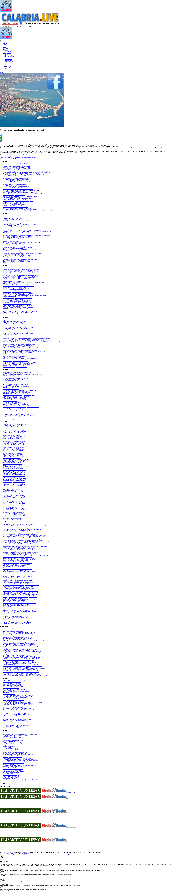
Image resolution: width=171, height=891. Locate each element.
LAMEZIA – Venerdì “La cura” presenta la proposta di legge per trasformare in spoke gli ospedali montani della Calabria (28, 210)
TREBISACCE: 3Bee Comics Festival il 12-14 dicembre (15, 248)
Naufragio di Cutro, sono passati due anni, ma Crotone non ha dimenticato (18, 307)
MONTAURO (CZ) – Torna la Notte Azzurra (12, 203)
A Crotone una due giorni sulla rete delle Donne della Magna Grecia (17, 292)
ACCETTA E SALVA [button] (5, 890)
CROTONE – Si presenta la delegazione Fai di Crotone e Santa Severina (18, 308)
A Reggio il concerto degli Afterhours (11, 688)
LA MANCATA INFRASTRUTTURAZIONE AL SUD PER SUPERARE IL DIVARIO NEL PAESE (14, 507)
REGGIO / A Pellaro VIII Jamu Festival (11, 349)
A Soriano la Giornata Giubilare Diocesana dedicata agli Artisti (16, 414)
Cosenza (4, 44)
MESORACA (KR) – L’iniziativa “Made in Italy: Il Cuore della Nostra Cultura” (20, 293)
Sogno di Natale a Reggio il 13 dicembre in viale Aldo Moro (15, 361)
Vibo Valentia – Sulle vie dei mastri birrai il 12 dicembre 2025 (16, 383)
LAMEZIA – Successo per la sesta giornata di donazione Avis (16, 186)
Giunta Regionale (9, 61)
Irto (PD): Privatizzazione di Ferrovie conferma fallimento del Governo (18, 609)
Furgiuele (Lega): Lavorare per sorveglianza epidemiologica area (16, 593)
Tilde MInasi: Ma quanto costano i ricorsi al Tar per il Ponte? (15, 613)
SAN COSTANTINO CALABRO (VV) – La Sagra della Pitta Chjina (18, 386)
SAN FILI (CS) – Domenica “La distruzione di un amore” (15, 720)
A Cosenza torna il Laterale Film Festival (11, 221)
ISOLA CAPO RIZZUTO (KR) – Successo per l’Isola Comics (16, 296)
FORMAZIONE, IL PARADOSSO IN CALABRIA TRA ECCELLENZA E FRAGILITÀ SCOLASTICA (14, 439)
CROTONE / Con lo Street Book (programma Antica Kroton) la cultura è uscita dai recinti (22, 274)
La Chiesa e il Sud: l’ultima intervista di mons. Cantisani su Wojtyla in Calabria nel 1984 (21, 781)
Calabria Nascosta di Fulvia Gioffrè (10, 749)
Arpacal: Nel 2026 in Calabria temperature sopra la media (15, 526)
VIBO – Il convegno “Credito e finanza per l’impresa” (14, 409)
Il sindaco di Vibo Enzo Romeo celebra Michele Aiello (14, 531)
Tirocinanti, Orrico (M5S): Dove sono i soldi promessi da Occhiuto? (17, 583)
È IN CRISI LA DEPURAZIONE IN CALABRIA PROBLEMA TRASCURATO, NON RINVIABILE (14, 449)
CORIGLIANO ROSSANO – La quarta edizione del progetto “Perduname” (19, 704)
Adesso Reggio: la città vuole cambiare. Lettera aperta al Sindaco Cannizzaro (19, 548)
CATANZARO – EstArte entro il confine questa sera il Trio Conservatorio (18, 198)
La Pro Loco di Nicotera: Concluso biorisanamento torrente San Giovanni (18, 192)
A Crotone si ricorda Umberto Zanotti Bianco (12, 268)
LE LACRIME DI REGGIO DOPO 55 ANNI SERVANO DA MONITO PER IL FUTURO (13, 466)
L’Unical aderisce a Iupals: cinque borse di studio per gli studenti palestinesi (18, 256)
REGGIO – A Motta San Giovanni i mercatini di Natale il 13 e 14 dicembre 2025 (20, 363)
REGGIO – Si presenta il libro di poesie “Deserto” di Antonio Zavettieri (18, 333)
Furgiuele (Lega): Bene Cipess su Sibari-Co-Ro (13, 581)
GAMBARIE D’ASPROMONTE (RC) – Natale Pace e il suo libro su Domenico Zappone (22, 347)
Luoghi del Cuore (9, 69)
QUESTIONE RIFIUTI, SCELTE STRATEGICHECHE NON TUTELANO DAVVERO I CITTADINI (14, 497)
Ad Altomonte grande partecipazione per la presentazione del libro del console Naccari (21, 217)
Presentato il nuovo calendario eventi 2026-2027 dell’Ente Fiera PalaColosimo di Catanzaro (22, 163)
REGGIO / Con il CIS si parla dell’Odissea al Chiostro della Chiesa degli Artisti (19, 345)
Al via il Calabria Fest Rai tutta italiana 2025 (12, 701)
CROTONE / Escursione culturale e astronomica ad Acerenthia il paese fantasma (20, 270)
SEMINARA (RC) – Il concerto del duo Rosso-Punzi (14, 707)
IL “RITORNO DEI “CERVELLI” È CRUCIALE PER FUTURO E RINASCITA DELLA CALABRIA (14, 478)
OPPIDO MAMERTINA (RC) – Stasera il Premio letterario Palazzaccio (18, 551)
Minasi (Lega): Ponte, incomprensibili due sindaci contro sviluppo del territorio (19, 601)
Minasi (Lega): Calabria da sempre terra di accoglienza (14, 606)
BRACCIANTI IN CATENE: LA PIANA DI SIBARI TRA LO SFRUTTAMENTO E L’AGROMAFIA (14, 504)
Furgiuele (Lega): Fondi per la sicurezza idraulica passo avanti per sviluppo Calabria (20, 592)
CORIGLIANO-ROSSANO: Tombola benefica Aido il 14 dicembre (17, 247)
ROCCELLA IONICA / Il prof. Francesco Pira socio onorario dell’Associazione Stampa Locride (23, 337)
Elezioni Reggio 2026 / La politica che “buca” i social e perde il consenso (18, 558)
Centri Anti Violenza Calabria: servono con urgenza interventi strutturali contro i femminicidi (22, 540)
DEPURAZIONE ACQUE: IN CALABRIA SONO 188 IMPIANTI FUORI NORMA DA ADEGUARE (14, 482)
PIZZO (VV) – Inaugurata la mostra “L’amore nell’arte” (14, 397)
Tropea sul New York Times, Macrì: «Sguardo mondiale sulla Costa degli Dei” (19, 533)
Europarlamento (8, 59)
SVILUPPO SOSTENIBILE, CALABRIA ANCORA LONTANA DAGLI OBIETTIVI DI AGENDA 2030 (14, 470)
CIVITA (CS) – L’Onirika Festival (10, 262)
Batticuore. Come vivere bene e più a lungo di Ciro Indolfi (15, 751)
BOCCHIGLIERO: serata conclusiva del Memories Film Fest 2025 (17, 260)
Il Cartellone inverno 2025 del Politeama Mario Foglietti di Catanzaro (17, 628)
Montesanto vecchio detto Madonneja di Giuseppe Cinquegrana (16, 737)
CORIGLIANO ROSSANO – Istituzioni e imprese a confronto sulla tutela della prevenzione (22, 253)
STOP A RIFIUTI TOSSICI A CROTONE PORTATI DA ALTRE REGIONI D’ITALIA (12, 463)
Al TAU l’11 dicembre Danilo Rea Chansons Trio (13, 683)
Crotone (4, 45)
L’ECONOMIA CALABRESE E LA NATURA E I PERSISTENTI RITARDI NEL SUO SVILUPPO (14, 499)
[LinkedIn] (85, 140)
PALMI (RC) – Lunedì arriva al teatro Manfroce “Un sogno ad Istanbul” (18, 667)
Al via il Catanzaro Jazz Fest (9, 694)
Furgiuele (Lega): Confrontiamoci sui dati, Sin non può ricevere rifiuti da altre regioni (21, 585)
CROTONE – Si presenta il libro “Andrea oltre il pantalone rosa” (16, 300)
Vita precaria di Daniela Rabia (9, 741)
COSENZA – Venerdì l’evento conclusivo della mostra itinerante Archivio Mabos (20, 259)
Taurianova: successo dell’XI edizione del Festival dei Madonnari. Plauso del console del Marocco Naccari (25, 555)
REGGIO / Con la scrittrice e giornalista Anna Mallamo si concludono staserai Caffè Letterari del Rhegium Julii (26, 338)
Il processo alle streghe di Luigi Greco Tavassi (12, 742)
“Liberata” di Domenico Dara (9, 736)
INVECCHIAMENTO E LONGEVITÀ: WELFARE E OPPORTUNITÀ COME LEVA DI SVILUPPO (14, 432)
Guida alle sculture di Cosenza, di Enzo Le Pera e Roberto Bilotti (16, 755)
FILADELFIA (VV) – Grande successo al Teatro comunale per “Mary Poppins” (20, 632)
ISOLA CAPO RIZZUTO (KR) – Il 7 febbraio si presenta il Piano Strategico (19, 314)
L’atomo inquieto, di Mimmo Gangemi (11, 775)
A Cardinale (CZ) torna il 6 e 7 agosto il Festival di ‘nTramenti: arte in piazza (19, 175)
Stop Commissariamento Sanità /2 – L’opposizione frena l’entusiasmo (17, 563)
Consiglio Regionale (9, 60)
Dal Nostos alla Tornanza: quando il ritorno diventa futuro (15, 554)
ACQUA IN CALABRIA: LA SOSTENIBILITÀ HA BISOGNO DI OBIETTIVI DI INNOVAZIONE (14, 514)
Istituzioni (5, 57)
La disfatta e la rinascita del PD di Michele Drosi (13, 769)
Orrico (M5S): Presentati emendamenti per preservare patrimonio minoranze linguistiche (21, 611)
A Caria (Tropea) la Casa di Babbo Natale (11, 381)
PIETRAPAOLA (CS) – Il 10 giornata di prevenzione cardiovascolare (17, 237)
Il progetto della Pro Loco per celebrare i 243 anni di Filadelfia (16, 399)
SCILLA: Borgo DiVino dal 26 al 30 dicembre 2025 (14, 357)
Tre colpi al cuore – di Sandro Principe (11, 777)
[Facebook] (85, 134)
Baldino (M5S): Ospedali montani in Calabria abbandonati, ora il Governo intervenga (21, 619)
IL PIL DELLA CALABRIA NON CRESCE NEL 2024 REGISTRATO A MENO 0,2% (12, 519)
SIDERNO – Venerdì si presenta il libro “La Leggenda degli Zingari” (17, 332)
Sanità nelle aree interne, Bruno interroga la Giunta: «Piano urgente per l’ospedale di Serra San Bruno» (24, 535)
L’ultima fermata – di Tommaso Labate (11, 776)
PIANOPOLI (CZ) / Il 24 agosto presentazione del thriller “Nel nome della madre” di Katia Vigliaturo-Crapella (26, 171)
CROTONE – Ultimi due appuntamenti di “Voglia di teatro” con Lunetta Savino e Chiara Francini (23, 634)
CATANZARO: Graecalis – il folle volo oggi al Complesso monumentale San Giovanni (21, 177)
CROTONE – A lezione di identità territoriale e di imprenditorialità (17, 304)
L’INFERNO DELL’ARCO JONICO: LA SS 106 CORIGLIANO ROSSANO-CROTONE (13, 487)
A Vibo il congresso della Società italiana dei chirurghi (14, 398)
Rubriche (5, 62)
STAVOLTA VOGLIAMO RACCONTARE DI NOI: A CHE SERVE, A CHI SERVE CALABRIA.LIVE (14, 425)
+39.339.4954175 (26, 853)
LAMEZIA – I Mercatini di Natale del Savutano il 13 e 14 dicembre (17, 183)
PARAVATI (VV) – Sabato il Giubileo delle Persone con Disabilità (17, 392)
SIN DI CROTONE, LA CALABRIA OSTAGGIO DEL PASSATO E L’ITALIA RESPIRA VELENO (14, 468)
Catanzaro (5, 43)
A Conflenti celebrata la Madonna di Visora (12, 197)
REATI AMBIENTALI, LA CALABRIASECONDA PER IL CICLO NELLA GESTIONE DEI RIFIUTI (16, 458)
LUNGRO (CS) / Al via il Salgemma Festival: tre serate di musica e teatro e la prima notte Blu (22, 233)
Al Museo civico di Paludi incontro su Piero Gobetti (14, 226)
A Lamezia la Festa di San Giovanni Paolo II (12, 187)
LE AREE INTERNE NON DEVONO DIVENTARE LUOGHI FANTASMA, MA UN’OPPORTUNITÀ (14, 446)
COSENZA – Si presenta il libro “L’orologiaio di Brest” (14, 252)
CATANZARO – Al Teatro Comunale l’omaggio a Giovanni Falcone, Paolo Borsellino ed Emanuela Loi (25, 675)
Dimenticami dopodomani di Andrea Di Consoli (13, 740)
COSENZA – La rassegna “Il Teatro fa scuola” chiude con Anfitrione (17, 638)
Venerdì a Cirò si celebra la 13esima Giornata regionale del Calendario (17, 302)
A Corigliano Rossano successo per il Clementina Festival (15, 250)
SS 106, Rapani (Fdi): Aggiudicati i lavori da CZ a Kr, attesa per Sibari (17, 576)
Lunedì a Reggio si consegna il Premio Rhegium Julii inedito (15, 321)
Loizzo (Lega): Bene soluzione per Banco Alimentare (14, 600)
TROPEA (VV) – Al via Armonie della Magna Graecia (14, 692)
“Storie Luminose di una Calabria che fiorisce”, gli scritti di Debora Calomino (19, 754)
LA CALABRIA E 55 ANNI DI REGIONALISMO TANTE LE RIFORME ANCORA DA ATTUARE (14, 444)
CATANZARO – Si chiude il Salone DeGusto (12, 185)
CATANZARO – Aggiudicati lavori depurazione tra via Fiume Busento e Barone (20, 209)
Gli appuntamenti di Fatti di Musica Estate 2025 (13, 686)
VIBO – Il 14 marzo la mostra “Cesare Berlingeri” (13, 408)
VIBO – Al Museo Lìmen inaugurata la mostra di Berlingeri (15, 403)
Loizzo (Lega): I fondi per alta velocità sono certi (13, 612)
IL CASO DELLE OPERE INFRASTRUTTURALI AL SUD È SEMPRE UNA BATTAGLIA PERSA (14, 475)
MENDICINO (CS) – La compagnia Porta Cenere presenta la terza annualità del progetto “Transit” (23, 640)
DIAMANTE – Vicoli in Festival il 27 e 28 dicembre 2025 (15, 243)
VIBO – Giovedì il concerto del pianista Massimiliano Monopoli (16, 725)
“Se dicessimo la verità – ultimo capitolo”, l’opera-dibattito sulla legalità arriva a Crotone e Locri (23, 657)
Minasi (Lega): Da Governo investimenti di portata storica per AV (16, 607)
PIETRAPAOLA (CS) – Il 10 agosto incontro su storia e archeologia (17, 236)
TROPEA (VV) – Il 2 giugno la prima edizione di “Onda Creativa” (17, 393)
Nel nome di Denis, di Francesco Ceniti (11, 773)
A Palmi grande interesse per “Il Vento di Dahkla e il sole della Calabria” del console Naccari (22, 553)
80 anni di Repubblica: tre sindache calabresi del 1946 (14, 566)
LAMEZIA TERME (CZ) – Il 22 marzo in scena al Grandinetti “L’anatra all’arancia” (21, 672)
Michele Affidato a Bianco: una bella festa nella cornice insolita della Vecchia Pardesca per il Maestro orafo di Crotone (27, 539)
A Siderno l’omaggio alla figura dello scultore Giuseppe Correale (16, 328)
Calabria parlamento (7, 53)
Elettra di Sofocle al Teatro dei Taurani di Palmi (13, 631)
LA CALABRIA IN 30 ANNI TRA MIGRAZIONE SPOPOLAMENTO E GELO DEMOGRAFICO (14, 511)
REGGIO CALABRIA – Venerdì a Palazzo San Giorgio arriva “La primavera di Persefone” (22, 666)
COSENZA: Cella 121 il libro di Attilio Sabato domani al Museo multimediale (19, 240)
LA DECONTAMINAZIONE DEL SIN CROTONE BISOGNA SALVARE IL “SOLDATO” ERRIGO (14, 485)
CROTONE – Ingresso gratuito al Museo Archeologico (14, 313)
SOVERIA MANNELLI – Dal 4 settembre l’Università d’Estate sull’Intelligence (20, 196)
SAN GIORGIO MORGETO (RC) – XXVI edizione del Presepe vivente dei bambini (21, 358)
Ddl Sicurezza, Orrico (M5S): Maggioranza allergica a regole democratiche (18, 588)
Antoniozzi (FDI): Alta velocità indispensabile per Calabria (15, 617)
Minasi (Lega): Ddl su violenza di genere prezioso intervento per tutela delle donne (20, 597)
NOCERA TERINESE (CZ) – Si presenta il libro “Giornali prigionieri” (18, 201)
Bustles (98, 852)
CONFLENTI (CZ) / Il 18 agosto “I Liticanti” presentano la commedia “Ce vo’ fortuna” (21, 173)
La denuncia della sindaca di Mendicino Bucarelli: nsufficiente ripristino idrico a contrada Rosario (23, 258)
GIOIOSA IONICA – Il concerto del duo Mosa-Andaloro (15, 697)
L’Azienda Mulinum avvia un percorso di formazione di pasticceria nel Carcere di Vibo (21, 407)
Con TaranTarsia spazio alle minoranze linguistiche (13, 223)
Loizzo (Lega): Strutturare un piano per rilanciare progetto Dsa (16, 604)
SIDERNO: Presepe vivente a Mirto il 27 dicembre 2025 (15, 356)
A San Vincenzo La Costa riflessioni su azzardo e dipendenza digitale (17, 569)
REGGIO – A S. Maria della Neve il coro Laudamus (14, 353)
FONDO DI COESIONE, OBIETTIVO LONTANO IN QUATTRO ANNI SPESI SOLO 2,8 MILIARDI (14, 461)
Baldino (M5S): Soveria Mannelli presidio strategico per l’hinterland (17, 605)
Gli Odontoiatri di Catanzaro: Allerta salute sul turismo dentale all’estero (18, 189)
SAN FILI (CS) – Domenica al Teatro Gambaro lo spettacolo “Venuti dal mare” (19, 673)
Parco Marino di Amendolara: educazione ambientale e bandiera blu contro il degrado (21, 552)
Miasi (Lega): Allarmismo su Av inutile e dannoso (13, 615)
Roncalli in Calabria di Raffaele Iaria (10, 764)
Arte (6, 63)
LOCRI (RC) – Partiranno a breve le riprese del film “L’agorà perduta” (18, 648)
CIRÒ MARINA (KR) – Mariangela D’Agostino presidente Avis (16, 299)
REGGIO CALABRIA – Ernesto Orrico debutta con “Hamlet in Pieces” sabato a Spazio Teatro (23, 652)
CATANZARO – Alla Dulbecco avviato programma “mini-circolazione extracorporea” (21, 190)
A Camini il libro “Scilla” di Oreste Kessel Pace (13, 334)
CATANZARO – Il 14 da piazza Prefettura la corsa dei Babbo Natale (17, 181)
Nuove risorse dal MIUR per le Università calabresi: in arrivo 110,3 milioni (18, 549)
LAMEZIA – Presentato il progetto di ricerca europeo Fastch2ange (17, 208)
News (6, 50)
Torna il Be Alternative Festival (9, 690)
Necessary (4, 868)
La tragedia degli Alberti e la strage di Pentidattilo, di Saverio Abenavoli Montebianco (21, 779)
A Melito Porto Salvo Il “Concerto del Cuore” (12, 326)
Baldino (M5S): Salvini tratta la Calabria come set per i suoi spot (16, 577)
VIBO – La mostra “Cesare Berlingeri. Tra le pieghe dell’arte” (16, 405)
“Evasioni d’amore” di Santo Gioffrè (10, 739)
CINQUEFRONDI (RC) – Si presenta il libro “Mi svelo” (15, 367)
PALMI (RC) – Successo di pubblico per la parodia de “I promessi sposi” (18, 660)
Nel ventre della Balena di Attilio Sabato (11, 767)
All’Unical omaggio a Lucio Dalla (10, 715)
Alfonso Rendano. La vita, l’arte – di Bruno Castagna (14, 771)
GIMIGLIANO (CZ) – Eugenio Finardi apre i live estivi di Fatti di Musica (18, 695)
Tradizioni (7, 67)
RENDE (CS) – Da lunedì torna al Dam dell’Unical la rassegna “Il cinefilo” (19, 650)
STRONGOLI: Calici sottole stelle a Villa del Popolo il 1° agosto (16, 278)
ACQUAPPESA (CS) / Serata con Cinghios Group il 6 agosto (16, 238)
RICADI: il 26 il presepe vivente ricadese (11, 380)
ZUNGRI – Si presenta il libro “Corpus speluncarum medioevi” (16, 404)
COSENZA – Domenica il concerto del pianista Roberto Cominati (17, 719)
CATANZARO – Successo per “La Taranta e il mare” (14, 195)
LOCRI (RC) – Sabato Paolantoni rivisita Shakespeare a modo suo (17, 639)
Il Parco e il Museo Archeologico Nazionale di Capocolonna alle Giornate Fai (19, 305)
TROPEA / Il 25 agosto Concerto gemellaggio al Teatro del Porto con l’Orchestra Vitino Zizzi (22, 374)
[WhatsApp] (85, 138)
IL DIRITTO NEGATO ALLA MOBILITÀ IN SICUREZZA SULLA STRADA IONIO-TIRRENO (14, 454)
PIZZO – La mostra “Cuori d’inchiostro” (11, 413)
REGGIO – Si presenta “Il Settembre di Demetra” (13, 330)
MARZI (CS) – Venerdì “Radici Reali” (11, 241)
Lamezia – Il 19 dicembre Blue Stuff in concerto (13, 685)
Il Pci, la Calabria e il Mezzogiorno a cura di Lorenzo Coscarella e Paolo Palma (19, 759)
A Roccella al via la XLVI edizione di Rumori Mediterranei (15, 323)
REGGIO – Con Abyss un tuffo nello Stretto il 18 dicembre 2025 (16, 364)
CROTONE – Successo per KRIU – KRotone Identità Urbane (16, 288)
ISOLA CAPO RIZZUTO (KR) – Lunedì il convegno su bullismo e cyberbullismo (20, 311)
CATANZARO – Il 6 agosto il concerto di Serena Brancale (15, 689)
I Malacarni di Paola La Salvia (9, 733)
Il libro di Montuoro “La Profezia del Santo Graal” (13, 763)
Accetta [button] (58, 854)
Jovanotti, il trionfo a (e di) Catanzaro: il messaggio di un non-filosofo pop (18, 537)
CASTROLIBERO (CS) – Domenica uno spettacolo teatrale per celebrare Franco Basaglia (22, 664)
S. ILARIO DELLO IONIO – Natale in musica (13, 355)
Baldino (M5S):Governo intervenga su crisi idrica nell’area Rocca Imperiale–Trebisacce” (21, 579)
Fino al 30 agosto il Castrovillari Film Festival (12, 218)
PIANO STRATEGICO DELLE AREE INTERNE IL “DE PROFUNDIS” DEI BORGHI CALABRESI (14, 473)
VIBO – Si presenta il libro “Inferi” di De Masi (12, 402)
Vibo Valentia (5, 48)
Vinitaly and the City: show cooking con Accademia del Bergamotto (17, 346)
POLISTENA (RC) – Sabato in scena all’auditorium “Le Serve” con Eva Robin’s (20, 637)
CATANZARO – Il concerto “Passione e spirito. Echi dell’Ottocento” (17, 696)
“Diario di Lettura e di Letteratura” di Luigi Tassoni (13, 743)
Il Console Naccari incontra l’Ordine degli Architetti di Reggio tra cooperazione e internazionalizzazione (24, 528)
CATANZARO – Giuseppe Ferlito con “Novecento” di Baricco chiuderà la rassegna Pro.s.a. (22, 636)
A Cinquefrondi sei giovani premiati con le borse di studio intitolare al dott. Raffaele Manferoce (23, 529)
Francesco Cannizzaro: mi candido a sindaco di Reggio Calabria (16, 564)
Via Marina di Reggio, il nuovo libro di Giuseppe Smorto (15, 753)
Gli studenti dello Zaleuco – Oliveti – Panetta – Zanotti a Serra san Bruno (18, 415)
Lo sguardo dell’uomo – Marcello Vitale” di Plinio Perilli (15, 752)
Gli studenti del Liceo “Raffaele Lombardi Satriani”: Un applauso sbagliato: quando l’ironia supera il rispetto (25, 282)
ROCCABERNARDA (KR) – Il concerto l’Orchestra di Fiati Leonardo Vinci (19, 709)
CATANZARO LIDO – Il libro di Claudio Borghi (13, 205)
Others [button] (1, 886)
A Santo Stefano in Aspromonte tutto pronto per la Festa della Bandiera (18, 327)
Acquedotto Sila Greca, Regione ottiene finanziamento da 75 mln (16, 530)
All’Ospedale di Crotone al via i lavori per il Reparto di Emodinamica (17, 310)
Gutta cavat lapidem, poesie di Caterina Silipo (12, 757)
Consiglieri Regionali (9, 51)
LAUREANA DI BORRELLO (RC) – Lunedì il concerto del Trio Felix (18, 703)
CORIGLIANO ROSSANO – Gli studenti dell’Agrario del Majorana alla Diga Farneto (21, 242)
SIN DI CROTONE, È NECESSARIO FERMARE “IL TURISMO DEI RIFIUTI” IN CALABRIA (14, 442)
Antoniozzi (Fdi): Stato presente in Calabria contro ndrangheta (16, 587)
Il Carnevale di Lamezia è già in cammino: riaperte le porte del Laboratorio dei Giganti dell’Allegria (24, 193)
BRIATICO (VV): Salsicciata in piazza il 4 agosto (13, 379)
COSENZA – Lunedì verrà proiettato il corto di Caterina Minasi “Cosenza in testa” (20, 649)
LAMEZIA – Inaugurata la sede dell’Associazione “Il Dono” (15, 207)
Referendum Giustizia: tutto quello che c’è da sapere (14, 565)
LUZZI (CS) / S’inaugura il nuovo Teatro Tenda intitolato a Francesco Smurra (19, 232)
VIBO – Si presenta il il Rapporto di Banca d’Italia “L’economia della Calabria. (19, 390)
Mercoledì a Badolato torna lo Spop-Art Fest (12, 169)
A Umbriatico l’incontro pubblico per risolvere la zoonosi (15, 290)
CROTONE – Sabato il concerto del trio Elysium (13, 712)
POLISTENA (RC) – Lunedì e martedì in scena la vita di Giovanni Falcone (19, 663)
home (4, 42)
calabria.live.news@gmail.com (10, 853)
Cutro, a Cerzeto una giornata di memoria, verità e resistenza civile (17, 227)
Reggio (4, 47)
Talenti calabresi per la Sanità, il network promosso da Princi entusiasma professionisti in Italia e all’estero (25, 525)
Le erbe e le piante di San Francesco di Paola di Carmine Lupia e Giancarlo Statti (20, 734)
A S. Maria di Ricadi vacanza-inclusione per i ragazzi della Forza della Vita (18, 391)
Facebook (21, 154)
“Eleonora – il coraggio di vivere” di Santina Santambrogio (15, 735)
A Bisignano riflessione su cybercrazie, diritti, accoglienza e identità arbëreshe (19, 215)
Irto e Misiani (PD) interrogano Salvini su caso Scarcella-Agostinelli (17, 589)
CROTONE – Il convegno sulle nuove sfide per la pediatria (15, 301)
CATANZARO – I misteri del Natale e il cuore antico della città (16, 180)
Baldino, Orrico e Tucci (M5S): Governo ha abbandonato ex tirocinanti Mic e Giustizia (21, 594)
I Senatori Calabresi (9, 56)
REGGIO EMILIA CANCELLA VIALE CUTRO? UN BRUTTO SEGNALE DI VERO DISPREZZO (14, 430)
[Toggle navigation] (0, 40)
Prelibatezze (7, 65)
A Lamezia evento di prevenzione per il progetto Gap (14, 202)
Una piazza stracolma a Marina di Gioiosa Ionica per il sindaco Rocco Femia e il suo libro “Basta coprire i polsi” (26, 541)
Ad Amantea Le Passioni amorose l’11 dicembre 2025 (14, 684)
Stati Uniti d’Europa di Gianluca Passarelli (12, 748)
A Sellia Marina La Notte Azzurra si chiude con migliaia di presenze (17, 168)
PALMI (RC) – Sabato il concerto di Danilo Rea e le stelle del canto (17, 714)
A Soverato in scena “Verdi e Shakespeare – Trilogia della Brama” (17, 166)
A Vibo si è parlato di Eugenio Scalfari (11, 419)
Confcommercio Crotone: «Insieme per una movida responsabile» (16, 280)
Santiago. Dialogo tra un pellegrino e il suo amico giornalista (15, 761)
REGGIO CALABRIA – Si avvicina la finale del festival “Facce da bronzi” (19, 661)
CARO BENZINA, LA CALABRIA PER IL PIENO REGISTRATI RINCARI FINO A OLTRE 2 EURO (14, 509)
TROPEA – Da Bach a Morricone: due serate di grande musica (16, 691)
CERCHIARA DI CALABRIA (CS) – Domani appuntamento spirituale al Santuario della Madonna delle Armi (26, 235)
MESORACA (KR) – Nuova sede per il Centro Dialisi (14, 287)
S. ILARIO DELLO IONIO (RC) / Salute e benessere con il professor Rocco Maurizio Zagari (22, 343)
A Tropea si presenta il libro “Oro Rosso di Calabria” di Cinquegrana (17, 417)
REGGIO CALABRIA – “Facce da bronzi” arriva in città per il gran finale (18, 633)
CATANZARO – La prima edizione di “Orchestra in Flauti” (15, 706)
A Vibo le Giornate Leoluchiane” (10, 410)
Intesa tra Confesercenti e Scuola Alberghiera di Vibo (14, 416)
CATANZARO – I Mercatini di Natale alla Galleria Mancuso (16, 179)
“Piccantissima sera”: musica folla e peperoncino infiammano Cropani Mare (18, 547)
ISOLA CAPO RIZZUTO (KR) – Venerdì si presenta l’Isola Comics (17, 298)
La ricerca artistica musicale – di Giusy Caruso (12, 766)
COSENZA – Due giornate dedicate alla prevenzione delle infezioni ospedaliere (19, 249)
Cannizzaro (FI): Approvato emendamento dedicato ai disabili (16, 623)
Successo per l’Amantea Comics (9, 225)
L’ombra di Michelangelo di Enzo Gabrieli (12, 770)
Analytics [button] (2, 879)
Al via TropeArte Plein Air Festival (10, 385)
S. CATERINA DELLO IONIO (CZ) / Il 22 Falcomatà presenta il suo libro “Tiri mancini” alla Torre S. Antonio (26, 172)
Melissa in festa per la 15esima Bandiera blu (12, 281)
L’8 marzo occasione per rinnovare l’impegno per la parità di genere (17, 567)
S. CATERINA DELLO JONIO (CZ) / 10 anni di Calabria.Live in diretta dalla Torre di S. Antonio (23, 174)
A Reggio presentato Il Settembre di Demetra (12, 322)
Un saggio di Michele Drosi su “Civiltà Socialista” (13, 745)
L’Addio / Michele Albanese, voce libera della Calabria (14, 570)
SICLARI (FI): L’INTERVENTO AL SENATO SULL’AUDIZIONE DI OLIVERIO (18, 157)
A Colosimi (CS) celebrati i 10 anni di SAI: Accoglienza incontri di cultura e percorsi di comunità (23, 543)
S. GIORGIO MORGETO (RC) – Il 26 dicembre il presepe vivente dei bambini (19, 362)
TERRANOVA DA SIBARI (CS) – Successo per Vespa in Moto (16, 261)
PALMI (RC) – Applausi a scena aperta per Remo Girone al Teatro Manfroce (19, 669)
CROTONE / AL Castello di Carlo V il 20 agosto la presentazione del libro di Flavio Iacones (22, 272)
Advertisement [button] (3, 882)
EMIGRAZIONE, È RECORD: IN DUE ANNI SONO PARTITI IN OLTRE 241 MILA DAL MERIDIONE (15, 492)
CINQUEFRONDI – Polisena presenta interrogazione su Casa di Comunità (19, 352)
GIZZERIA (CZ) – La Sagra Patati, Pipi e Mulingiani (14, 204)
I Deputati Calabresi (9, 55)
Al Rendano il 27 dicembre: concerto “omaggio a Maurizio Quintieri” (17, 680)
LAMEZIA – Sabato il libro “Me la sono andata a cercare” (15, 184)
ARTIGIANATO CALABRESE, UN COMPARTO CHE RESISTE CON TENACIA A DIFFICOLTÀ (14, 437)
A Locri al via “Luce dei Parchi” (9, 335)
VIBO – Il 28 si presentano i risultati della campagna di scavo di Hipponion (18, 395)
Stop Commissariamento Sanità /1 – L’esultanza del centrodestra (16, 561)
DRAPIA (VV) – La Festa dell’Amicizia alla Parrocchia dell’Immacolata (18, 377)
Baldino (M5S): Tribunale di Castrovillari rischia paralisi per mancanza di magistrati (20, 599)
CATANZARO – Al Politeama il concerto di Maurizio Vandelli (16, 713)
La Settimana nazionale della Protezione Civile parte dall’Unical (16, 255)
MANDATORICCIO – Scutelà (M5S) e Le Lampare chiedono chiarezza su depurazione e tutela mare (24, 220)
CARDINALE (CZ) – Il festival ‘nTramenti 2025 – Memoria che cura (17, 199)
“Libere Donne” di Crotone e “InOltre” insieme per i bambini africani (17, 312)
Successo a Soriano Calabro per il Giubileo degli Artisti (14, 411)
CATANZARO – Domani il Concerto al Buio (12, 726)
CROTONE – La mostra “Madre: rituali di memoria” (14, 289)
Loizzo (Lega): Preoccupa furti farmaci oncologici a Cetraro (15, 616)
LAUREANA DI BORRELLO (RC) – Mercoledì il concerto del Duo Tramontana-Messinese (22, 702)
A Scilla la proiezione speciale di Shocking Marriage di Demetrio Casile (18, 324)
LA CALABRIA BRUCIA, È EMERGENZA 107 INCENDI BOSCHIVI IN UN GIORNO (13, 490)
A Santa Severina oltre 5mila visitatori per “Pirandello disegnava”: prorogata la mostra (21, 269)
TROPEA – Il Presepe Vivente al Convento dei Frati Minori (15, 384)
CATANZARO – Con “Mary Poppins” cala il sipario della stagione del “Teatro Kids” (21, 658)
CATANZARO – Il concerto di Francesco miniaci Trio (14, 718)
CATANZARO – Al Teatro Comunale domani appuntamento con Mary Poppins (20, 662)
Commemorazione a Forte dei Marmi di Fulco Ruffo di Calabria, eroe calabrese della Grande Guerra (24, 536)
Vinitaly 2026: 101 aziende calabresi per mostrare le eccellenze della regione (19, 559)
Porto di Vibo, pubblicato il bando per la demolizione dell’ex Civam (17, 372)
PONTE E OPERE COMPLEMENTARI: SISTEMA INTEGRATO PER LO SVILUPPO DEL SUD (14, 502)
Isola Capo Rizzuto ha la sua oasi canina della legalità (14, 306)
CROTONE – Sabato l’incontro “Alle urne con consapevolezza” (16, 284)
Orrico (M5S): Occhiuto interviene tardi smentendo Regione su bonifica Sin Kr (19, 586)
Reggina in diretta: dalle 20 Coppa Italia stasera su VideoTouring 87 (17, 320)
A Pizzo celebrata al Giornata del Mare (11, 389)
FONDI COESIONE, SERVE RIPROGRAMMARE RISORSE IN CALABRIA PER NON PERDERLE (14, 456)
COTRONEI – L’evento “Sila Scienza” (11, 283)
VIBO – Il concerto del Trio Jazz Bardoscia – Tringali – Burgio (16, 721)
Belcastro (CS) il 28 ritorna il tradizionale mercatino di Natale (15, 244)
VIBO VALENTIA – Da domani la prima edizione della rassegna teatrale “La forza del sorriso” (23, 651)
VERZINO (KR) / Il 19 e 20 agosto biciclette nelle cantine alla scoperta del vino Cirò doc (21, 275)
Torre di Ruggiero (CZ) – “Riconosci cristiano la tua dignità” (15, 178)
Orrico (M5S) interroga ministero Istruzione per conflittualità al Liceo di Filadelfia (20, 595)
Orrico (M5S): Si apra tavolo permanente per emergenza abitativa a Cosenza (19, 622)
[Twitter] (85, 136)
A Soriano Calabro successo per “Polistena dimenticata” (14, 373)
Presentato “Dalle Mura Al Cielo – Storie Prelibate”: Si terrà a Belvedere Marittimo (20, 534)
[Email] (85, 141)
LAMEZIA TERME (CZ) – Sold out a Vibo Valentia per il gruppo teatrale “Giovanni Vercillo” (23, 642)
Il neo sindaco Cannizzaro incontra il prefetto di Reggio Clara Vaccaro (17, 557)
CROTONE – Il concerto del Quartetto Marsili (12, 727)
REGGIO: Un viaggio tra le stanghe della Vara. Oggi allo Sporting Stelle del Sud (20, 350)
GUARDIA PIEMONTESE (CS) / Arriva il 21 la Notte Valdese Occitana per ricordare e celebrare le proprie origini (27, 231)
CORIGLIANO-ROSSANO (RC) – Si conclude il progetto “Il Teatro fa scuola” (20, 656)
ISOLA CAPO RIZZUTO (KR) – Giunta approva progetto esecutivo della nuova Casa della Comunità (24, 295)
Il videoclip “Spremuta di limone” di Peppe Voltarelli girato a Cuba (17, 722)
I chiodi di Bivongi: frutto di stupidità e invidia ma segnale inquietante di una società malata (22, 542)
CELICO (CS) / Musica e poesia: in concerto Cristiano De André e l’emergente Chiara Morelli (22, 230)
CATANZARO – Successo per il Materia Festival (13, 191)
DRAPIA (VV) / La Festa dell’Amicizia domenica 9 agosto (15, 378)
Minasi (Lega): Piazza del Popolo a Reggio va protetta (14, 618)
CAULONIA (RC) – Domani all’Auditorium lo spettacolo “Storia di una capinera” (20, 670)
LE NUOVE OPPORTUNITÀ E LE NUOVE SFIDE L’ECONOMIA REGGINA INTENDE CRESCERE (14, 480)
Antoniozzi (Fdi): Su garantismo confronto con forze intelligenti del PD (18, 621)
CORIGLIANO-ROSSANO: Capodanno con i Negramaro (15, 246)
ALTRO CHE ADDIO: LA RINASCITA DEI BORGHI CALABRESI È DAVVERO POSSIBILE (14, 427)
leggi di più (68, 854)
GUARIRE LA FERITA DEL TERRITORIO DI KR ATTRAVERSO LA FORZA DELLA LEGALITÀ (14, 516)
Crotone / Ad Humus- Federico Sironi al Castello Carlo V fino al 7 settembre (19, 277)
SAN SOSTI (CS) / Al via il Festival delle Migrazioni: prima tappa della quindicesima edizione (23, 229)
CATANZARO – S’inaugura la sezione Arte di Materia (11, 156)
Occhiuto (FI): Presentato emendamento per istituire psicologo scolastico (18, 582)
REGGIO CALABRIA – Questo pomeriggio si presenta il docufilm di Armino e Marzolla (22, 646)
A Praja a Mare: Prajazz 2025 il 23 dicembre (12, 682)
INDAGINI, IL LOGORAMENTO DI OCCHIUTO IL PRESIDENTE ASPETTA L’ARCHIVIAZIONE (14, 434)
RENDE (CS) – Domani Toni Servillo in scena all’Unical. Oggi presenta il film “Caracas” (22, 674)
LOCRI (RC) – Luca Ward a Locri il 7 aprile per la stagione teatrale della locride (20, 654)
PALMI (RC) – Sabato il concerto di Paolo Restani (13, 700)
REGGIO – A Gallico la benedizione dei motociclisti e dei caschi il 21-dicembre (19, 365)
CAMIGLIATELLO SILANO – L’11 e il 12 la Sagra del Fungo (16, 254)
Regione (4, 49)
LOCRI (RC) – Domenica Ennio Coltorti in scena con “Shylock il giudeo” (18, 643)
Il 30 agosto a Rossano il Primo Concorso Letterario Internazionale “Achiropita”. (20, 224)
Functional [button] (2, 871)
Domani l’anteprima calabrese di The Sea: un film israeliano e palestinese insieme (20, 545)
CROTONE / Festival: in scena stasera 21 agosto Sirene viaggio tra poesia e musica (20, 271)
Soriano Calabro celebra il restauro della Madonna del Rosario (16, 396)
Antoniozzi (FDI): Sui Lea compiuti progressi (12, 598)
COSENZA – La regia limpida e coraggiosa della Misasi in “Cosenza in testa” (19, 644)
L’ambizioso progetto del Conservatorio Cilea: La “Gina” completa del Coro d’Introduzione (22, 724)
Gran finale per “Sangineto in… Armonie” (12, 219)
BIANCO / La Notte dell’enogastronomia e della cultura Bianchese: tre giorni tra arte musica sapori (23, 340)
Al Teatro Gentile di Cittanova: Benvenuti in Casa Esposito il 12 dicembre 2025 (19, 629)
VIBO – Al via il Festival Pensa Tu (10, 401)
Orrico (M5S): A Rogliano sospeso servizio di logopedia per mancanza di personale (20, 591)
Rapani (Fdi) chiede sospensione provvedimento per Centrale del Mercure (18, 610)
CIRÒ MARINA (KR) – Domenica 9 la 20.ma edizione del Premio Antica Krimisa (20, 276)
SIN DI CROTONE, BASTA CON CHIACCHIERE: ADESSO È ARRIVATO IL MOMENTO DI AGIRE (14, 451)
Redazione (17, 133)
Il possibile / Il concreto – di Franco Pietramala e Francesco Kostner (17, 758)
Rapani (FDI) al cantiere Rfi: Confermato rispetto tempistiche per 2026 (17, 580)
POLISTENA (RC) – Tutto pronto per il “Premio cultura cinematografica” (18, 645)
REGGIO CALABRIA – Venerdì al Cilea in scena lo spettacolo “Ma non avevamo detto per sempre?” (24, 668)
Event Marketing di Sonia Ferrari (10, 778)
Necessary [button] (2, 866)
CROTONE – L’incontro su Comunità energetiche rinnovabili (16, 294)
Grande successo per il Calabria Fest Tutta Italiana (13, 698)
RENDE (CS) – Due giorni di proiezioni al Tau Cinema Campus (16, 655)
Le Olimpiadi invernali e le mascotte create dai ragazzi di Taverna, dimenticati (19, 571)
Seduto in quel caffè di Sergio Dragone (11, 772)
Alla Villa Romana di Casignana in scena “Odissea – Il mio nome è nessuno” (19, 329)
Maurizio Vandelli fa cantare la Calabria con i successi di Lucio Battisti (17, 710)
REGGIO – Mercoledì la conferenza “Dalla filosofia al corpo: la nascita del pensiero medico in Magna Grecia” (26, 351)
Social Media (26, 154)
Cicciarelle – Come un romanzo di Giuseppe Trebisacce (9, 747)
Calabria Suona (8, 68)
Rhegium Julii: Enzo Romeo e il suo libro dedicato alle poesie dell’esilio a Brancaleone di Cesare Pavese (25, 546)
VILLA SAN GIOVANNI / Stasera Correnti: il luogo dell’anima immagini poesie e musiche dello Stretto (25, 339)
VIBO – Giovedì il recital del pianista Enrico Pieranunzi (14, 716)
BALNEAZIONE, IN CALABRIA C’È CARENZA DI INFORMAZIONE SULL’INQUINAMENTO (14, 495)
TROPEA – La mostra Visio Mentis (10, 387)
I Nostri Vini (8, 66)
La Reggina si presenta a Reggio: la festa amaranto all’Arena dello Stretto (18, 524)
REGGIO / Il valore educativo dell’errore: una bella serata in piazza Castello (19, 344)
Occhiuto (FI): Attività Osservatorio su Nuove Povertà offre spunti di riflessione (19, 603)
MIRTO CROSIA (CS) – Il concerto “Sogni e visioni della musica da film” (18, 708)
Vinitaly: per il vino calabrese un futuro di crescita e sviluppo (15, 560)
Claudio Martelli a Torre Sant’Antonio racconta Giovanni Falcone (16, 167)
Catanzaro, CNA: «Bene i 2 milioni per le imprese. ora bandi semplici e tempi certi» (20, 165)
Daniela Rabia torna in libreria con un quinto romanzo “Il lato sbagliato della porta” (20, 760)
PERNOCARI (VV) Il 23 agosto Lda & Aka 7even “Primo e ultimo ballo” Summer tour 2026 (22, 375)
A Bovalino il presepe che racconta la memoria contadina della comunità (18, 359)
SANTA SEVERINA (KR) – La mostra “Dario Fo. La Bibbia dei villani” (18, 286)
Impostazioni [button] (62, 854)
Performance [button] (2, 875)
